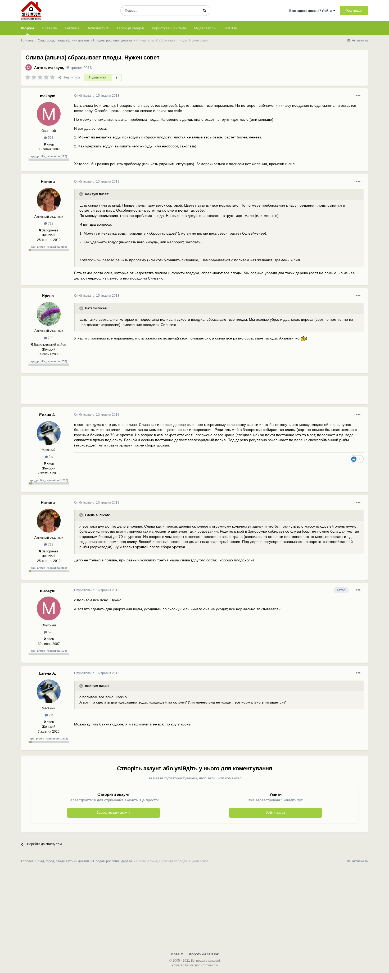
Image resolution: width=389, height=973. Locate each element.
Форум (27, 28)
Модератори (205, 28)
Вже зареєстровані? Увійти (311, 11)
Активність (97, 28)
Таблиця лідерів (130, 28)
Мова (175, 954)
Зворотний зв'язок (203, 954)
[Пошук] (204, 11)
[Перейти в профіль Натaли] (49, 200)
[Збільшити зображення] (303, 338)
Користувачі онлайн (169, 28)
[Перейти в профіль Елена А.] (49, 433)
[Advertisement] (170, 392)
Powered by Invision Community (194, 965)
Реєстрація (354, 10)
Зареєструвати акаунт (113, 812)
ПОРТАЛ (231, 28)
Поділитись (70, 77)
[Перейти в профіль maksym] (28, 67)
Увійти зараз (275, 812)
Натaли (48, 181)
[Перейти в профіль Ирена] (49, 314)
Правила (49, 28)
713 (50, 223)
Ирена (48, 296)
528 (50, 137)
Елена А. (47, 415)
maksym (55, 68)
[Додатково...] (358, 95)
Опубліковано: (96, 95)
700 (50, 338)
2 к (50, 457)
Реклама (72, 28)
